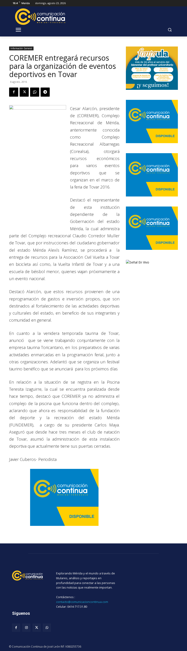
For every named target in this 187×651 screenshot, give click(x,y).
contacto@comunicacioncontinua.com (82, 602)
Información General (21, 48)
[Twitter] (24, 92)
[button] (169, 29)
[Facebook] (13, 92)
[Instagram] (26, 628)
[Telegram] (45, 92)
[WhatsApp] (34, 92)
